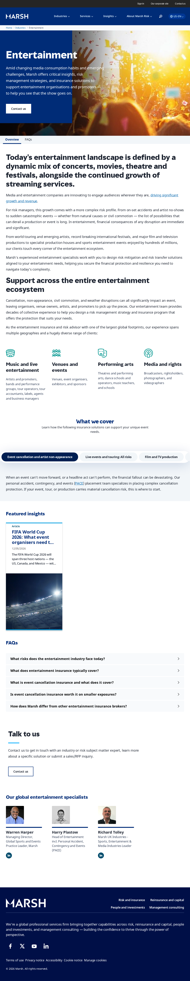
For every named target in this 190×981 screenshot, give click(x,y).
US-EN (177, 16)
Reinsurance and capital (167, 900)
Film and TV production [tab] (161, 457)
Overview (12, 139)
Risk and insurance (132, 900)
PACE (79, 483)
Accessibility (54, 960)
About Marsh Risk (138, 16)
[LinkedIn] (46, 946)
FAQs (28, 139)
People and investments (128, 907)
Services (85, 16)
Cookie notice (73, 960)
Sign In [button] (140, 3)
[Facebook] (10, 946)
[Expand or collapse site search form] (161, 16)
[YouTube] (34, 946)
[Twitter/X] (22, 946)
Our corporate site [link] (159, 3)
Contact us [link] (180, 3)
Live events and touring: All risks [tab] (108, 457)
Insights (108, 16)
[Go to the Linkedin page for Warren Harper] (9, 855)
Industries (60, 16)
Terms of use (15, 960)
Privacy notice (34, 960)
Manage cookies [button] (95, 960)
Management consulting (166, 907)
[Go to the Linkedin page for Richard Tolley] (101, 855)
